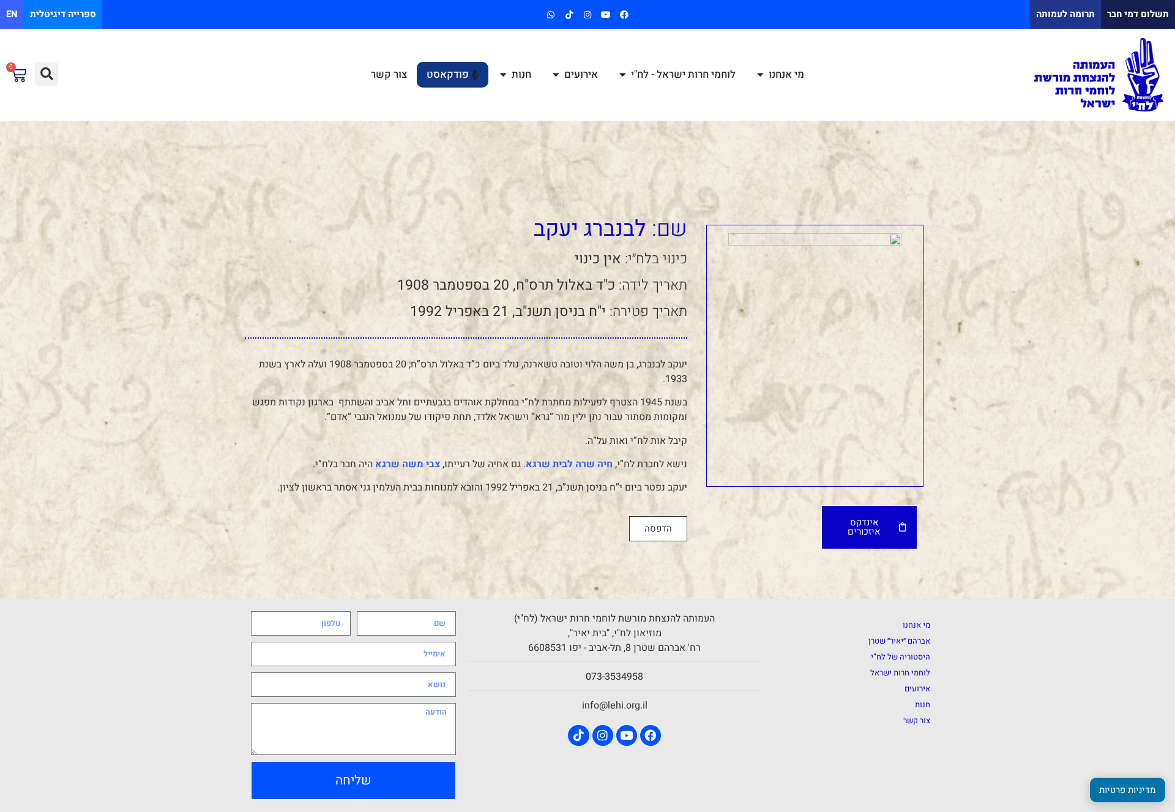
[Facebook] (624, 14)
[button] (46, 74)
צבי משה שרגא (407, 464)
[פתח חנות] (503, 75)
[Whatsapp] (550, 14)
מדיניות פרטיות (1127, 790)
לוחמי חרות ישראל (900, 673)
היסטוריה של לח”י (900, 657)
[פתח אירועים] (556, 75)
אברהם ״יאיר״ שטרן (899, 641)
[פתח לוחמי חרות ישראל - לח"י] (622, 75)
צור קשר (916, 720)
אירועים (917, 688)
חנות (922, 704)
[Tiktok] (568, 14)
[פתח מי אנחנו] (760, 75)
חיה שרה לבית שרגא (569, 464)
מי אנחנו (916, 625)
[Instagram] (587, 14)
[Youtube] (606, 14)
